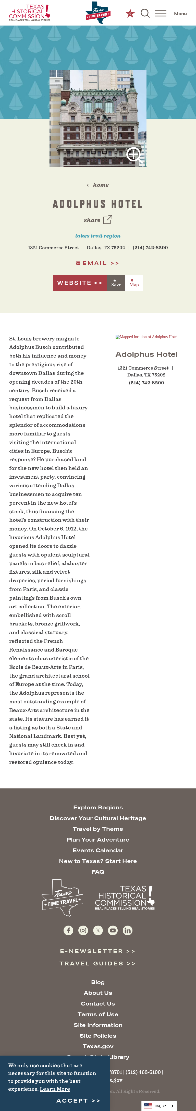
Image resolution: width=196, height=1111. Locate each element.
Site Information (98, 1025)
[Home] (98, 13)
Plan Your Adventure (98, 839)
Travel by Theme (98, 829)
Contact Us (98, 1003)
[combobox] (159, 1106)
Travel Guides (91, 963)
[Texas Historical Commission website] (29, 13)
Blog (98, 982)
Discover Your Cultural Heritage (98, 818)
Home (101, 184)
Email (95, 263)
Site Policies (98, 1036)
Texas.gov (98, 1046)
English (160, 1106)
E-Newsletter (92, 951)
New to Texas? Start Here (98, 861)
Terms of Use (98, 1014)
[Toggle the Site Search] (145, 13)
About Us (98, 993)
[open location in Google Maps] (147, 336)
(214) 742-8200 (150, 248)
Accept (72, 1100)
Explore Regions (98, 807)
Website (74, 283)
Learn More (55, 1089)
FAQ (98, 872)
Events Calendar (98, 850)
